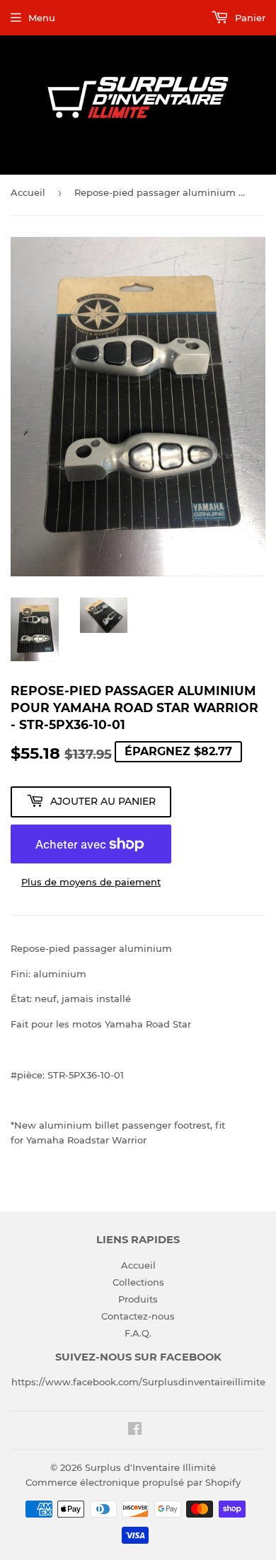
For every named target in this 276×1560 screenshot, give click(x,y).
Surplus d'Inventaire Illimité (150, 1467)
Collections (138, 1282)
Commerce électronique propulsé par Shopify (133, 1482)
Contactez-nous (138, 1316)
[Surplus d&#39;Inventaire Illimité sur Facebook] (134, 1430)
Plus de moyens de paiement (91, 881)
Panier (248, 17)
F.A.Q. (138, 1333)
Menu (41, 17)
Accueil (28, 192)
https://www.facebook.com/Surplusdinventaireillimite (138, 1381)
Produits (138, 1299)
